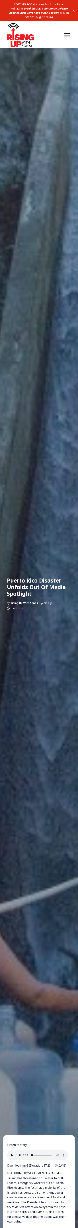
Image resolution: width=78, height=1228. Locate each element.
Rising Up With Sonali (24, 603)
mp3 (25, 1165)
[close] (74, 11)
